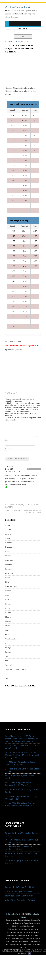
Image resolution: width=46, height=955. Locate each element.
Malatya (8, 617)
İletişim (23, 917)
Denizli (8, 556)
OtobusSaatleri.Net (17, 7)
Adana (7, 525)
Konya (7, 608)
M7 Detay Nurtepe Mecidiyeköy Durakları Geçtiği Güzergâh (19, 783)
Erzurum (8, 564)
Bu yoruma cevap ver (34, 469)
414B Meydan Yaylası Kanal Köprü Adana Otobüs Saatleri (20, 763)
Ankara (8, 529)
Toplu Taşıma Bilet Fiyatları (15, 669)
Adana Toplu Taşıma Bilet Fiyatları (20, 900)
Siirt (6, 656)
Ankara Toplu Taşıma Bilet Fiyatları (20, 891)
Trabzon (25, 42)
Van (6, 678)
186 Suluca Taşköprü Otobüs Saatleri (21, 860)
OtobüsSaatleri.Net (12, 914)
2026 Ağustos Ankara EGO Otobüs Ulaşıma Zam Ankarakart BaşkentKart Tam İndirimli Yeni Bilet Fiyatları (21, 739)
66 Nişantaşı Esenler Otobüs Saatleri (21, 853)
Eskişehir (8, 569)
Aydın (7, 538)
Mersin (7, 626)
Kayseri (8, 599)
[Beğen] (6, 487)
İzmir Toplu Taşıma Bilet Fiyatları (19, 895)
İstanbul (8, 591)
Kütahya (8, 613)
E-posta (7, 449)
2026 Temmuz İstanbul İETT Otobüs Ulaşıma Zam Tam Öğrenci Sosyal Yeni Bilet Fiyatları (22, 755)
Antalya (8, 534)
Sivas (7, 661)
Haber (7, 578)
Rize (7, 643)
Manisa (8, 621)
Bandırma (9, 547)
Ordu (7, 634)
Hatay (7, 582)
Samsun (8, 652)
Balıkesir (8, 543)
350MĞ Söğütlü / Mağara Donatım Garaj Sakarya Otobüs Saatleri (20, 804)
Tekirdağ (8, 665)
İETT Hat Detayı (11, 586)
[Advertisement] (23, 68)
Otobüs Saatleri (13, 42)
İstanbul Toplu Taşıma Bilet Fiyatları (20, 887)
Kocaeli (8, 604)
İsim (6, 440)
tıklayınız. (23, 953)
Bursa (7, 551)
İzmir (7, 595)
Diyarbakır (9, 560)
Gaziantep (9, 573)
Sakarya (8, 648)
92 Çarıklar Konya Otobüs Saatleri (20, 833)
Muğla (7, 630)
